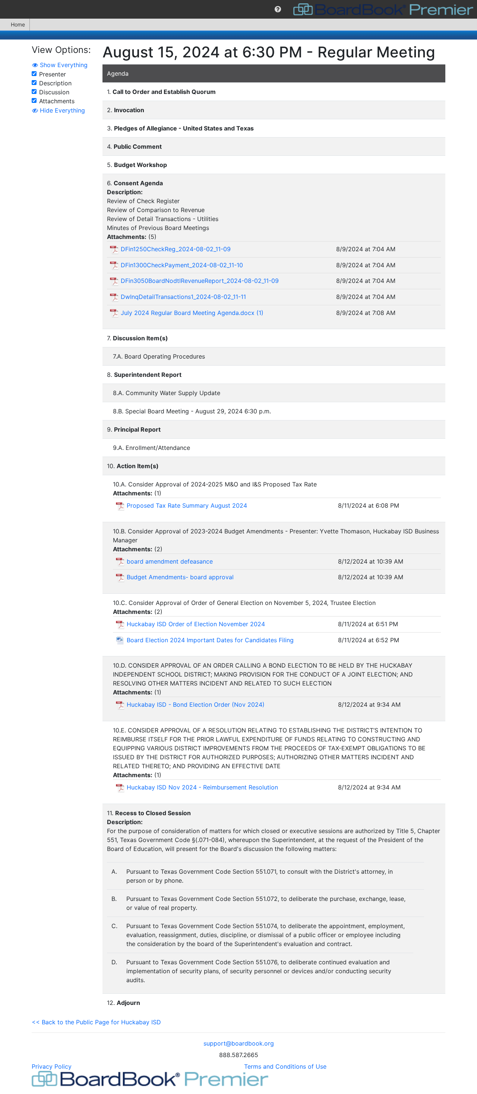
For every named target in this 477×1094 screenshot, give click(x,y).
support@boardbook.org (238, 1043)
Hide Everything (61, 110)
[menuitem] (277, 9)
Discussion (54, 92)
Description (55, 83)
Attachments (57, 101)
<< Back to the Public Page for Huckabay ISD (96, 1022)
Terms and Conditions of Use (285, 1066)
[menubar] (238, 9)
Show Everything (63, 65)
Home (18, 24)
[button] (278, 9)
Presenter (52, 74)
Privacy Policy (52, 1066)
